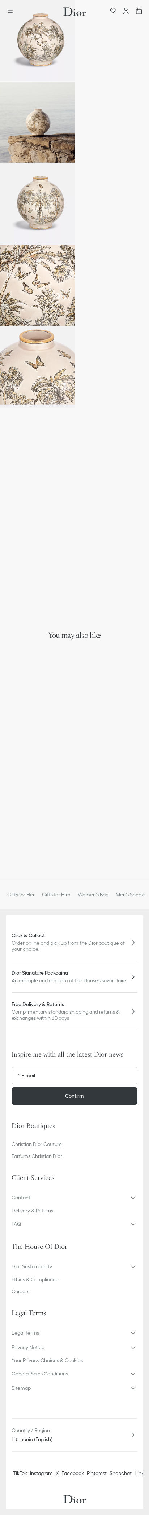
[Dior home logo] (74, 11)
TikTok (20, 1473)
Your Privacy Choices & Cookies (47, 1360)
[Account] (126, 11)
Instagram (41, 1473)
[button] (37, 40)
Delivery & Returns (32, 1210)
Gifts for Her (21, 894)
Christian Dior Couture (37, 1144)
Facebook (72, 1473)
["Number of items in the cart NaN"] (139, 11)
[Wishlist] (112, 11)
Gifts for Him (56, 894)
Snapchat (121, 1473)
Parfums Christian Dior (37, 1156)
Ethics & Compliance (35, 1279)
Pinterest (97, 1473)
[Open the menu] (12, 11)
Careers (20, 1291)
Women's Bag (93, 894)
